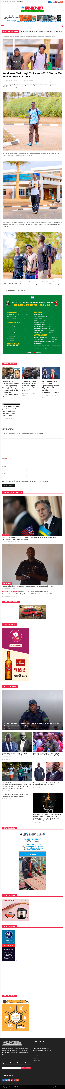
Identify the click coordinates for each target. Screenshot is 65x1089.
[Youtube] (56, 2)
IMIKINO (31, 80)
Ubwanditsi (7, 80)
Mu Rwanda (7, 583)
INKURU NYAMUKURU (9, 591)
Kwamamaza (36, 1060)
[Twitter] (51, 2)
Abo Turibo (12, 1)
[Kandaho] (32, 18)
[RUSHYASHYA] (32, 9)
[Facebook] (49, 2)
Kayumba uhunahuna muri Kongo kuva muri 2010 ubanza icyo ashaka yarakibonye (28, 594)
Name (4, 458)
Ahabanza (5, 1)
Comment (5, 437)
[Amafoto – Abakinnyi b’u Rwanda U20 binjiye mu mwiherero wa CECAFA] (32, 70)
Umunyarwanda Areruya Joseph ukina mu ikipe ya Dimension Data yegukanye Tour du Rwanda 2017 (11, 411)
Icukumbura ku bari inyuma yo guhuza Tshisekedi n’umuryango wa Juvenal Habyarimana (14, 755)
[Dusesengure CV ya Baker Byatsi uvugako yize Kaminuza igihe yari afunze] (48, 771)
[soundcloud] (61, 2)
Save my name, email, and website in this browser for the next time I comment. (25, 482)
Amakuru (25, 80)
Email (4, 466)
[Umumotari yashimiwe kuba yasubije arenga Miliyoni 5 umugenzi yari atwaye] (32, 564)
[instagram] (59, 2)
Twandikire (20, 1)
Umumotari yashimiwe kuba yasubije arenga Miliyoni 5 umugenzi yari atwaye (27, 586)
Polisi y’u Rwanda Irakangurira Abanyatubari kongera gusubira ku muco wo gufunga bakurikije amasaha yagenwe (31, 725)
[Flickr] (54, 2)
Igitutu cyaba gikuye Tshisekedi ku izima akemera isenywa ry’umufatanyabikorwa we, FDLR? (30, 385)
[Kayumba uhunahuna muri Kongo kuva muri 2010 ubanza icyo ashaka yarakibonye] (32, 591)
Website (4, 473)
